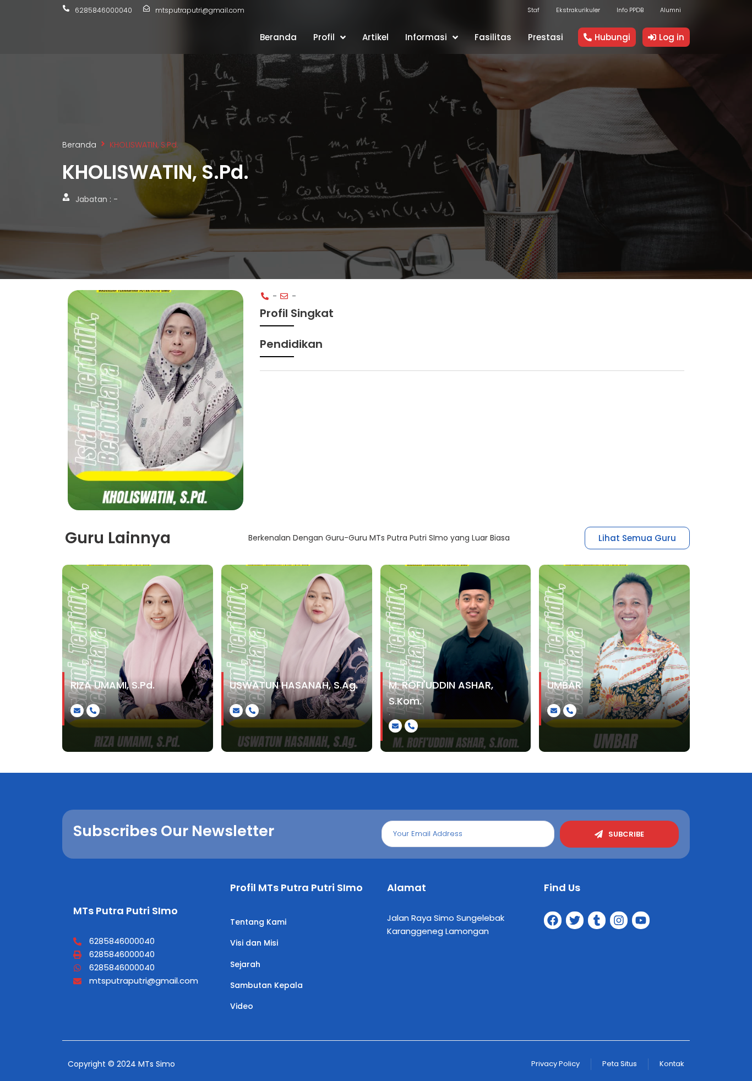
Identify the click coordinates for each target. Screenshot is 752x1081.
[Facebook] (553, 920)
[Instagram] (619, 920)
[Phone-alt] (93, 710)
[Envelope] (77, 710)
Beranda (79, 144)
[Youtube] (641, 920)
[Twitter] (575, 920)
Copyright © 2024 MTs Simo (121, 1063)
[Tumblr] (597, 920)
